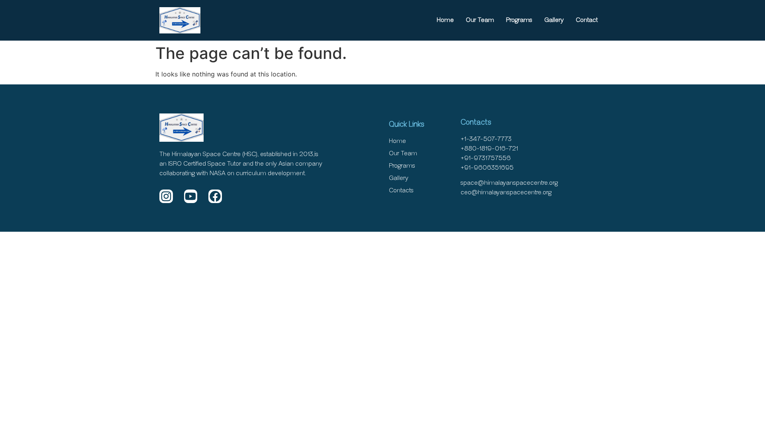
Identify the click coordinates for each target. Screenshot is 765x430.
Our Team (480, 20)
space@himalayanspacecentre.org (509, 183)
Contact (587, 20)
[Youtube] (191, 196)
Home (445, 20)
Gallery (554, 20)
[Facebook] (215, 196)
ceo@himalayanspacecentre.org (506, 192)
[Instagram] (166, 196)
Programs (519, 20)
